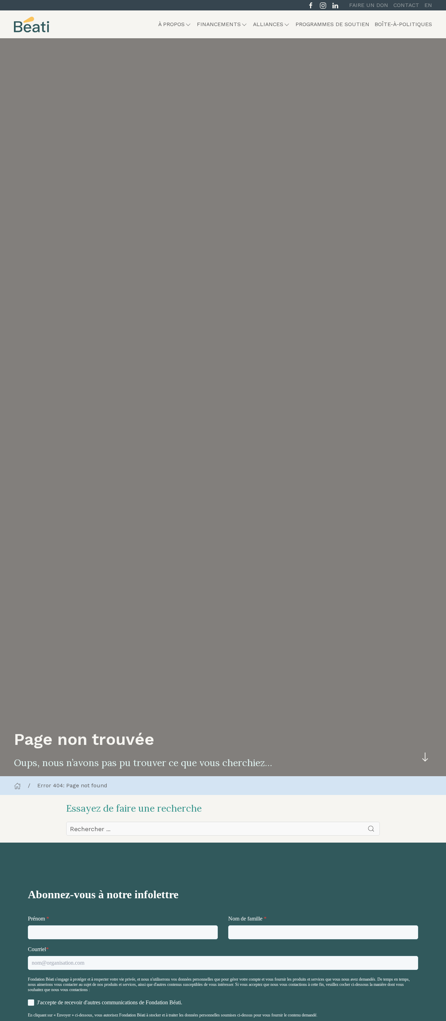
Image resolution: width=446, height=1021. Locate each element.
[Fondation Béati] (31, 24)
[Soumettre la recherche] (371, 829)
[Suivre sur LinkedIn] (335, 4)
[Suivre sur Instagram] (323, 4)
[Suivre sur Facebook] (310, 4)
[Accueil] (17, 785)
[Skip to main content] (425, 757)
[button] (175, 24)
